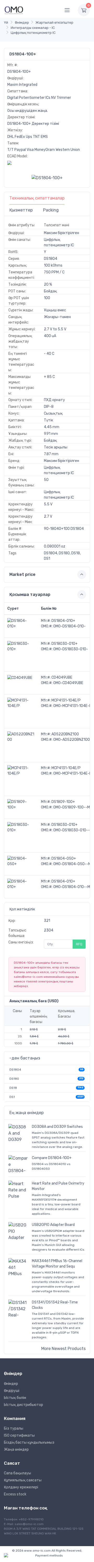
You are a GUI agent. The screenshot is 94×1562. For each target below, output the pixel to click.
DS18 (13, 1088)
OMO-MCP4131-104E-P (72, 706)
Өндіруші (11, 1391)
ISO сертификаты (19, 1435)
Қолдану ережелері (21, 1487)
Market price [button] (22, 574)
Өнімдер (22, 22)
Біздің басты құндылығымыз (29, 1442)
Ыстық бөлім (15, 1398)
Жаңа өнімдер (16, 1449)
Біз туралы (13, 1428)
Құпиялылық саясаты (23, 1480)
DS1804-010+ (63, 621)
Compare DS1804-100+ (52, 1158)
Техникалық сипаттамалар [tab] (36, 198)
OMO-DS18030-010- (70, 649)
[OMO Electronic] (14, 10)
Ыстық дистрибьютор (23, 1405)
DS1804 (15, 1069)
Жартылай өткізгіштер (54, 22)
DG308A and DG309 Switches (57, 1126)
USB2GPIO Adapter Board (53, 1225)
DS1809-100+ (63, 802)
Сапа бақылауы (17, 1473)
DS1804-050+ (63, 858)
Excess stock (15, 1494)
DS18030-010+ (64, 643)
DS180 (14, 1079)
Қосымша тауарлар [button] (29, 594)
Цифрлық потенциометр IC (33, 33)
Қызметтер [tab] (21, 210)
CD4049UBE (61, 677)
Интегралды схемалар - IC (33, 28)
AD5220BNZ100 (65, 734)
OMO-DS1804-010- (69, 626)
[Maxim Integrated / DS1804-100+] (47, 177)
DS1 (12, 1097)
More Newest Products (63, 1348)
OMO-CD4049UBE (68, 683)
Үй (6, 22)
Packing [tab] (51, 210)
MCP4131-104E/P (66, 700)
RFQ (79, 944)
